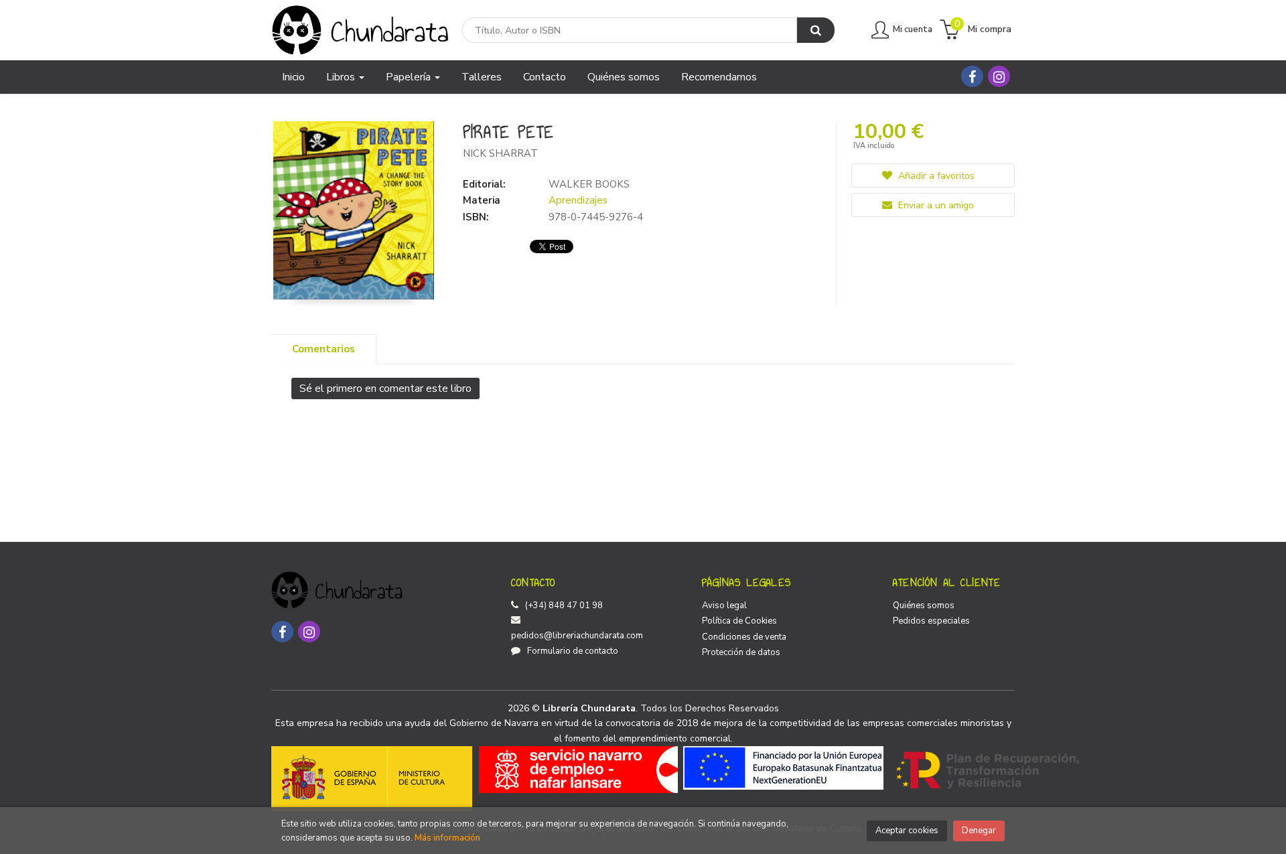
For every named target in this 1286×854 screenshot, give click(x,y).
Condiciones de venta (744, 637)
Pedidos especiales (931, 621)
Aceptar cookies (906, 831)
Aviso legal (724, 605)
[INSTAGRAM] (999, 76)
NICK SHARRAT (500, 153)
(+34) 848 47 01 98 (564, 605)
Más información (447, 838)
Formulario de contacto (572, 651)
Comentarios (323, 349)
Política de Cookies (739, 621)
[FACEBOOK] (972, 76)
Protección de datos (741, 652)
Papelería (409, 77)
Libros (342, 77)
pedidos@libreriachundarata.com (577, 636)
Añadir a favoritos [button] (935, 175)
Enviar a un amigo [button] (935, 205)
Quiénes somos (923, 605)
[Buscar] (816, 30)
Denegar (979, 831)
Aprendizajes (578, 200)
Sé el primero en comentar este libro (385, 388)
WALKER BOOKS (589, 184)
